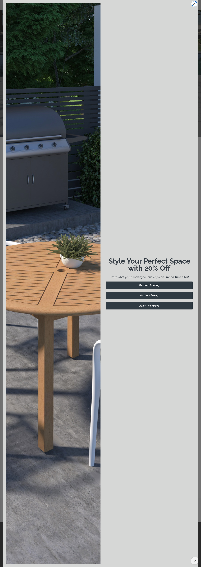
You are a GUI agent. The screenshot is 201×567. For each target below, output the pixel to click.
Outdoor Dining (149, 295)
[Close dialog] (194, 3)
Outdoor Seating (149, 285)
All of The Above (149, 305)
